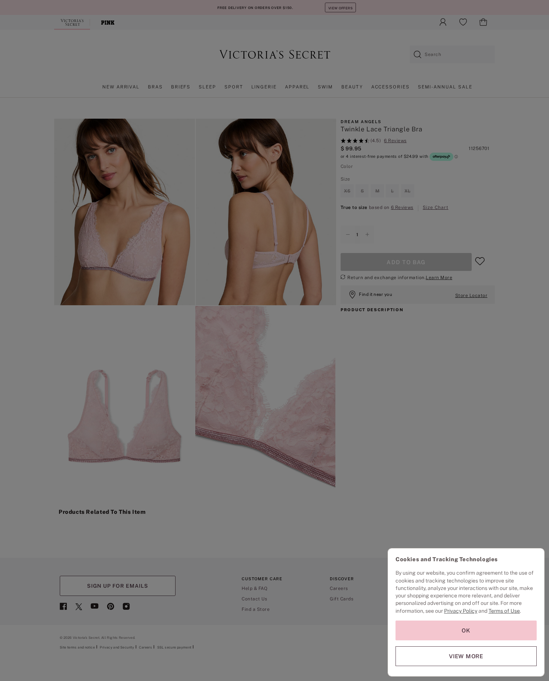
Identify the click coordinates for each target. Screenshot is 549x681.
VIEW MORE (466, 656)
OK (466, 630)
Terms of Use (504, 611)
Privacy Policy (460, 611)
